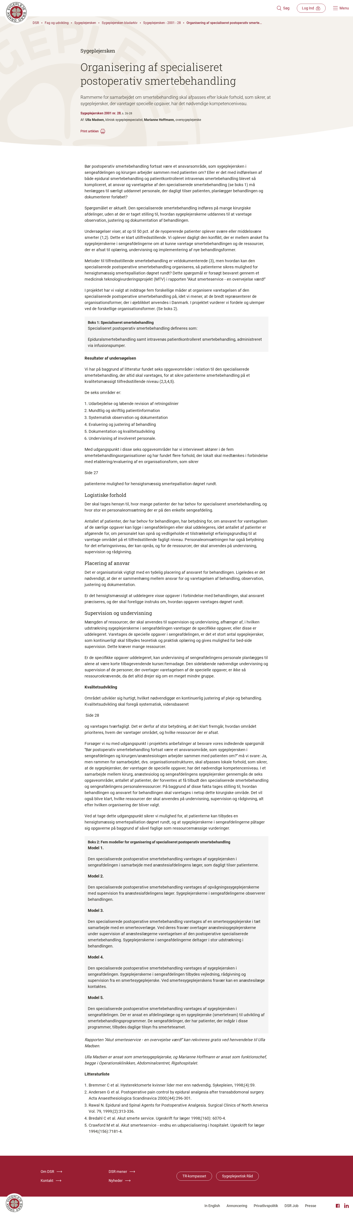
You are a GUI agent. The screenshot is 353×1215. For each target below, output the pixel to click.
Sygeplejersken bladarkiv (119, 23)
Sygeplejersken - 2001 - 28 (162, 23)
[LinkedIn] (346, 1205)
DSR (36, 23)
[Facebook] (338, 1205)
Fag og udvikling (57, 23)
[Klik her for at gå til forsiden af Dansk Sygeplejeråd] (140, 8)
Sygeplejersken (85, 23)
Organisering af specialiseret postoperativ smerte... (224, 23)
